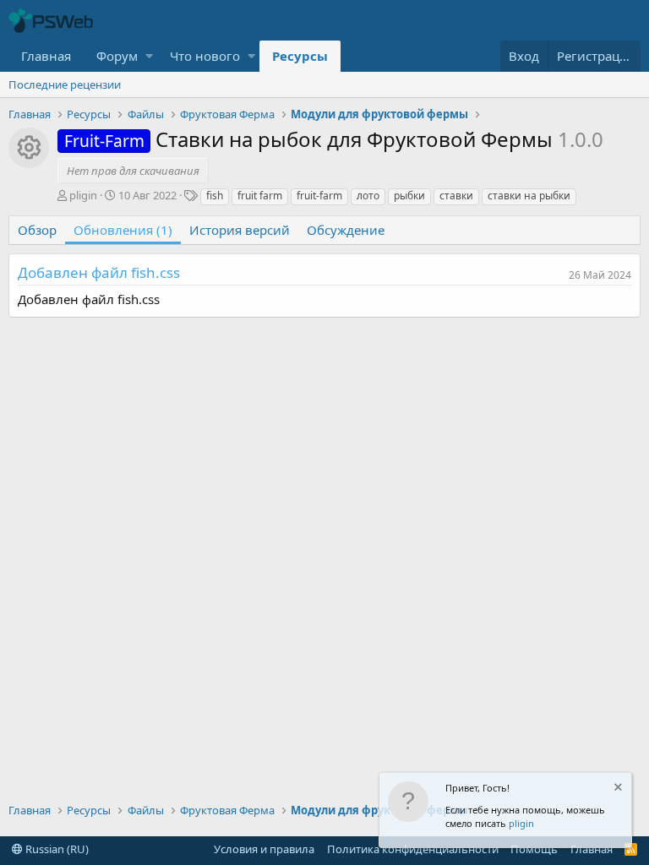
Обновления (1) (123, 229)
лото (368, 195)
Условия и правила (264, 849)
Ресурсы (300, 55)
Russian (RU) (56, 849)
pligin (521, 823)
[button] (149, 56)
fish (214, 195)
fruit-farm (319, 195)
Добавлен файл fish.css (99, 272)
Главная (46, 55)
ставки (456, 195)
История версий (239, 229)
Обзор (37, 229)
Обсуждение (345, 229)
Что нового (205, 55)
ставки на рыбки (529, 195)
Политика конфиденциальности (413, 849)
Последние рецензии (64, 84)
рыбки (409, 195)
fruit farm (259, 195)
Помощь (534, 849)
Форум (117, 55)
